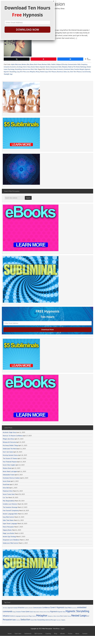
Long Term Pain (21, 72)
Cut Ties (5, 497)
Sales (14, 620)
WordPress (56, 628)
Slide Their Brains (8, 520)
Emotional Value (69, 69)
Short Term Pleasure (76, 72)
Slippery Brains (7, 530)
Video (35, 69)
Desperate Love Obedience (11, 540)
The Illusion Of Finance (10, 458)
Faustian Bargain (79, 69)
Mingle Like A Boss (8, 439)
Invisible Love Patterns (10, 504)
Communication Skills (74, 64)
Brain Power (37, 64)
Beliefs (31, 607)
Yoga (10, 74)
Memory (34, 616)
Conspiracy (84, 64)
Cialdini (53, 64)
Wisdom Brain (7, 468)
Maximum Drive (8, 491)
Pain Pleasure (52, 72)
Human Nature (35, 67)
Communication (37, 607)
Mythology (83, 67)
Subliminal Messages (50, 620)
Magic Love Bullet (8, 533)
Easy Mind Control (8, 517)
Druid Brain (6, 484)
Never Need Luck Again (10, 471)
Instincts (12, 616)
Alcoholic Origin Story (9, 432)
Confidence (46, 607)
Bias (28, 64)
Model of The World (74, 67)
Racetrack (60, 72)
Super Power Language (10, 523)
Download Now (47, 329)
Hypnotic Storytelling (10, 72)
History (41, 611)
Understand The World (10, 449)
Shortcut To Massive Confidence (13, 435)
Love (27, 72)
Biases (32, 64)
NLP (88, 616)
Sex (68, 72)
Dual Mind (68, 607)
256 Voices (5, 607)
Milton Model (56, 616)
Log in (62, 628)
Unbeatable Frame (8, 475)
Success (58, 620)
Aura (19, 64)
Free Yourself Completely (11, 510)
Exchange (20, 67)
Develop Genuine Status (10, 455)
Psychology (11, 69)
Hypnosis (87, 69)
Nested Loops (44, 72)
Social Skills (34, 620)
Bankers (24, 64)
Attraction (21, 608)
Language (18, 616)
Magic (30, 616)
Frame (23, 611)
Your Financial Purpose (10, 462)
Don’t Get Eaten (8, 452)
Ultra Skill (6, 488)
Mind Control (63, 616)
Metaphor (64, 67)
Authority (27, 607)
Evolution (18, 611)
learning (23, 616)
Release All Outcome (9, 442)
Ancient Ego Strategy (9, 536)
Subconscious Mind (27, 69)
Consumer (6, 67)
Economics (13, 67)
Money (38, 72)
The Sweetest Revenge (10, 507)
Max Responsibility (8, 501)
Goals (31, 611)
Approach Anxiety (12, 607)
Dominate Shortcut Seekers (11, 478)
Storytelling (18, 69)
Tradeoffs (6, 74)
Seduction (25, 619)
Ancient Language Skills (10, 514)
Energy (14, 611)
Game (27, 612)
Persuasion (7, 619)
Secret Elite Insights (9, 465)
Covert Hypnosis (57, 607)
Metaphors (50, 616)
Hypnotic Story (61, 611)
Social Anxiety (86, 72)
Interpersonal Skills (55, 67)
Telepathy (63, 620)
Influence (6, 616)
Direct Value (52, 69)
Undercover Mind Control (10, 543)
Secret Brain (6, 481)
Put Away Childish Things (10, 445)
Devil (47, 69)
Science (18, 620)
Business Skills (46, 64)
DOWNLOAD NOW (27, 29)
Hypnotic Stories (45, 67)
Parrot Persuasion (8, 527)
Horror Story (26, 67)
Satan (65, 72)
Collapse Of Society (61, 64)
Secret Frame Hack (9, 494)
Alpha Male (14, 64)
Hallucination (36, 611)
